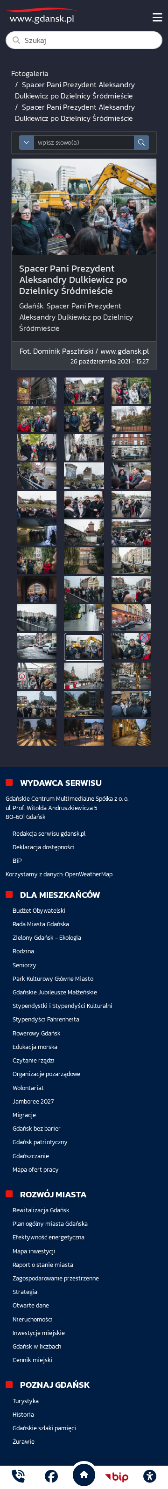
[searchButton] (141, 142)
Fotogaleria (30, 73)
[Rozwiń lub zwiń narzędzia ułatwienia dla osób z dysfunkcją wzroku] (149, 1477)
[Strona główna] (18, 1477)
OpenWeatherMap (88, 874)
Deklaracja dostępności (44, 847)
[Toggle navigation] (157, 17)
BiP (17, 860)
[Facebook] (51, 1477)
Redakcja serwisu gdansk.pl (49, 833)
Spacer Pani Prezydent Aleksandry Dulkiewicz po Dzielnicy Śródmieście (75, 90)
